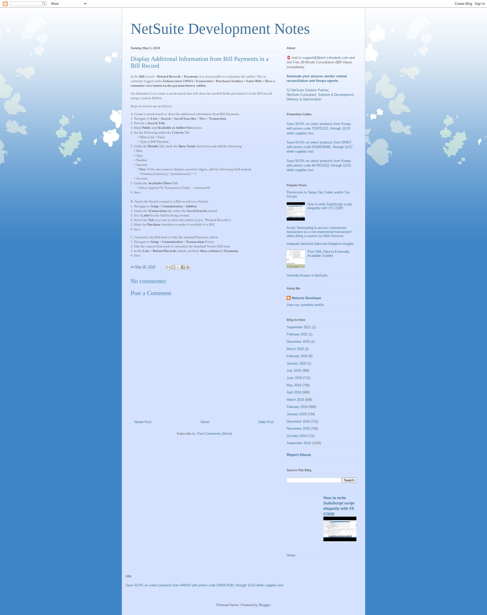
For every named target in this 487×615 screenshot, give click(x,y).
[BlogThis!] (173, 267)
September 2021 (299, 327)
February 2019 (297, 407)
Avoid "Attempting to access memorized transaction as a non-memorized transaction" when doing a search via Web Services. (319, 232)
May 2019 (294, 385)
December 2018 (298, 421)
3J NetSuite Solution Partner (307, 90)
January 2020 (296, 363)
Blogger (264, 605)
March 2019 (295, 400)
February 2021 (297, 334)
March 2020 (295, 349)
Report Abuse (299, 455)
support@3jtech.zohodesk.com (325, 58)
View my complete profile (305, 305)
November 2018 (298, 428)
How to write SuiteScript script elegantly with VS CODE (329, 206)
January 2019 (296, 414)
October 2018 (296, 436)
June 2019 (294, 378)
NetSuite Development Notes (220, 28)
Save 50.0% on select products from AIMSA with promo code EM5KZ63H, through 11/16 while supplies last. (205, 585)
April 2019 (294, 392)
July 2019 (294, 370)
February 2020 (297, 356)
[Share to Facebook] (182, 267)
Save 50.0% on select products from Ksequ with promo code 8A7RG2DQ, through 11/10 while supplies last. (319, 165)
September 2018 (299, 443)
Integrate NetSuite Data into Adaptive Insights (320, 244)
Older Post (266, 422)
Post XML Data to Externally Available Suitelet (328, 254)
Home (205, 422)
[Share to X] (178, 267)
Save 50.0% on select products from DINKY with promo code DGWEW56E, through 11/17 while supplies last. (320, 146)
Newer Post (142, 422)
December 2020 (298, 341)
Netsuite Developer (306, 298)
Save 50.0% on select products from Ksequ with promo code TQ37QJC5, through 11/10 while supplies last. (319, 128)
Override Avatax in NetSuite (307, 275)
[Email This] (168, 267)
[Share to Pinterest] (187, 267)
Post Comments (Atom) (214, 434)
